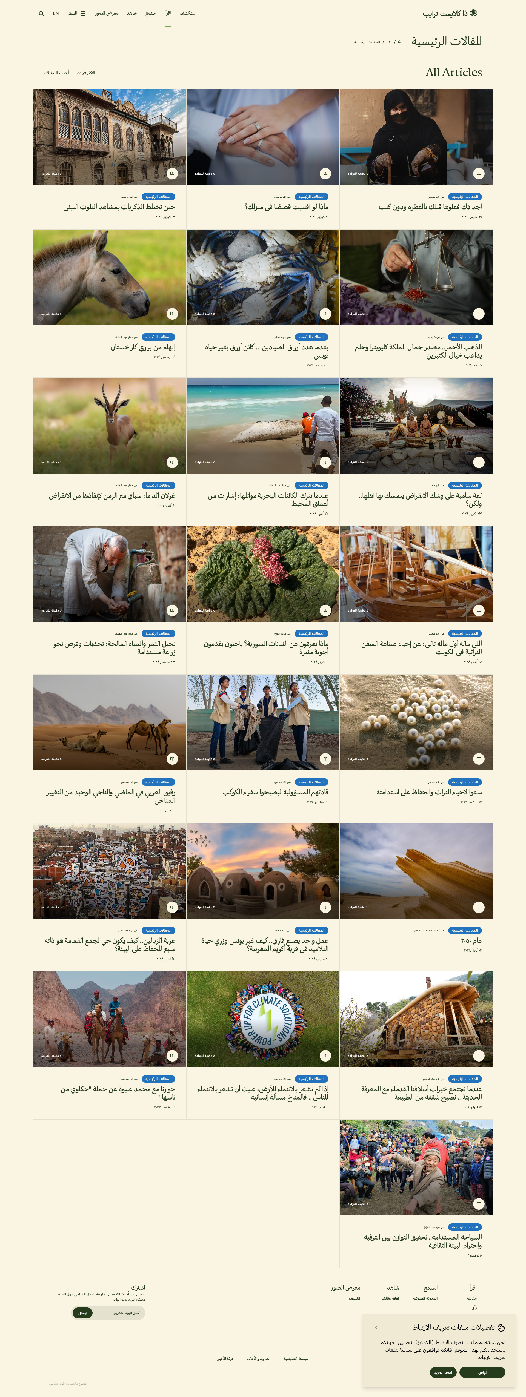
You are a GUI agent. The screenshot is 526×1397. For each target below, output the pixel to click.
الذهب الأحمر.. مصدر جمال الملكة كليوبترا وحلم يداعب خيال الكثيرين (418, 351)
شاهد (132, 13)
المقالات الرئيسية (465, 196)
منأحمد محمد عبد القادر (429, 930)
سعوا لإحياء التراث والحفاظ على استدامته (429, 792)
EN (56, 13)
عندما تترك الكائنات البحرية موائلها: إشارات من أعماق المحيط (268, 500)
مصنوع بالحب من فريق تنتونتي (68, 1383)
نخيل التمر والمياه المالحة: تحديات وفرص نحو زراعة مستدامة (114, 648)
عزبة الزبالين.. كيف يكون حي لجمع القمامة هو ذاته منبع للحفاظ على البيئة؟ (110, 945)
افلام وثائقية (390, 1298)
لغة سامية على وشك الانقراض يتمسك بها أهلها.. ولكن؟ (420, 500)
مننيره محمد (282, 930)
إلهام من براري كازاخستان (143, 347)
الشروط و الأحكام (258, 1359)
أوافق (482, 1372)
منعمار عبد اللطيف (126, 337)
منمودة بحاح (436, 337)
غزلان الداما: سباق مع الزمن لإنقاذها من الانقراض (112, 495)
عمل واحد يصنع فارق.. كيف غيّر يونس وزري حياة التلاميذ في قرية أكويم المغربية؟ (265, 945)
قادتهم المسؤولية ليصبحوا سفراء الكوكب (275, 792)
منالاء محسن (436, 197)
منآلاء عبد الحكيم (433, 1079)
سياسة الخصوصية (296, 1359)
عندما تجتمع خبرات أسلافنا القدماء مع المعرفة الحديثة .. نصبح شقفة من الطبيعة (421, 1093)
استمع (151, 13)
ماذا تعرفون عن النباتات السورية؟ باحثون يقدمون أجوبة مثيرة (266, 648)
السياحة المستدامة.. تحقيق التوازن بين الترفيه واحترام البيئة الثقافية (423, 1241)
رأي (474, 1307)
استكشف (188, 13)
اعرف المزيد (443, 1372)
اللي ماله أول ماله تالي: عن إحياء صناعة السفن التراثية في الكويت (421, 648)
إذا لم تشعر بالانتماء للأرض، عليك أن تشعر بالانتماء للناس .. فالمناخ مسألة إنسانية (263, 1093)
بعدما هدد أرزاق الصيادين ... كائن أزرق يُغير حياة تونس (267, 351)
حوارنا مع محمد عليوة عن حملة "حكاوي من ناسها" (118, 1093)
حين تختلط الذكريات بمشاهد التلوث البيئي (119, 207)
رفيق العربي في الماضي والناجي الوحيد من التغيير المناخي (111, 796)
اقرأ (168, 13)
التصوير (354, 1298)
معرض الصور (106, 13)
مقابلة (472, 1298)
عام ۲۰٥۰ (471, 941)
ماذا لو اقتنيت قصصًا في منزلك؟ (286, 207)
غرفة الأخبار (225, 1359)
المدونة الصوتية (425, 1298)
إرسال (82, 1312)
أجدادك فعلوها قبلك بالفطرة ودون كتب (430, 207)
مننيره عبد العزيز (128, 930)
